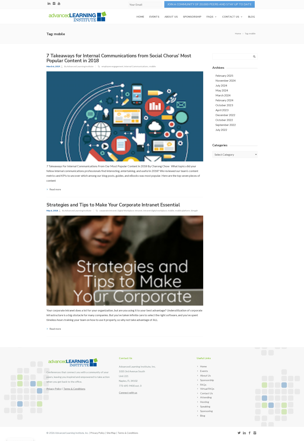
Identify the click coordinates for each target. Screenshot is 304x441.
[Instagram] (54, 3)
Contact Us (230, 16)
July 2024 (221, 85)
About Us (171, 16)
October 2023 (224, 105)
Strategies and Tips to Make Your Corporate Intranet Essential (113, 205)
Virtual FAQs (207, 388)
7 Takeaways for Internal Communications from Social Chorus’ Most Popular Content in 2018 (118, 58)
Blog (251, 16)
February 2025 (224, 75)
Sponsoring (206, 411)
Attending (206, 397)
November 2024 (226, 80)
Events (154, 16)
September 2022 (226, 124)
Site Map (111, 433)
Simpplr (194, 210)
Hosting (204, 401)
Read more (55, 189)
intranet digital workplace (155, 210)
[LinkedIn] (49, 3)
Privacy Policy (53, 388)
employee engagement (112, 66)
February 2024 (224, 100)
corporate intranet (108, 210)
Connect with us (128, 392)
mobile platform (182, 210)
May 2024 (222, 90)
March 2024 (223, 95)
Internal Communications (136, 66)
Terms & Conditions (128, 433)
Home (140, 16)
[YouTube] (59, 3)
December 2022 (225, 115)
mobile (152, 66)
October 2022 (224, 120)
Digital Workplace (126, 210)
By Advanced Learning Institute (78, 66)
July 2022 (221, 129)
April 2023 (222, 110)
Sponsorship (192, 16)
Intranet (138, 210)
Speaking (205, 406)
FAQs (210, 16)
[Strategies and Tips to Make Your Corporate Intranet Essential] (124, 294)
